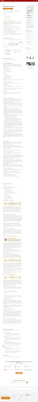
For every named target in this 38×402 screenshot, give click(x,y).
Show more (12, 358)
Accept (5, 397)
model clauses (4, 322)
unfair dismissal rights (18, 251)
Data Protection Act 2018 (13, 119)
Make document (8, 8)
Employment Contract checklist (7, 18)
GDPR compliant (9, 25)
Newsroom (20, 396)
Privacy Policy (14, 395)
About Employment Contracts (7, 16)
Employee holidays (15, 284)
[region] (5, 397)
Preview (33, 5)
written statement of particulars (17, 206)
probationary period (5, 245)
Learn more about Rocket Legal (19, 374)
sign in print (19, 344)
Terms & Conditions (14, 396)
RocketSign (16, 344)
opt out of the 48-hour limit (16, 267)
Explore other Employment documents (30, 44)
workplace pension (15, 287)
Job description (4, 160)
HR (11, 157)
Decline (5, 398)
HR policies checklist (17, 157)
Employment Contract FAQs (7, 17)
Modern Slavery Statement (21, 395)
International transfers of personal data (15, 323)
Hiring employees (18, 33)
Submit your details (31, 68)
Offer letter (12, 224)
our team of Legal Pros (31, 27)
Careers (13, 397)
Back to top (19, 384)
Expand (20, 42)
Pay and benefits (14, 272)
